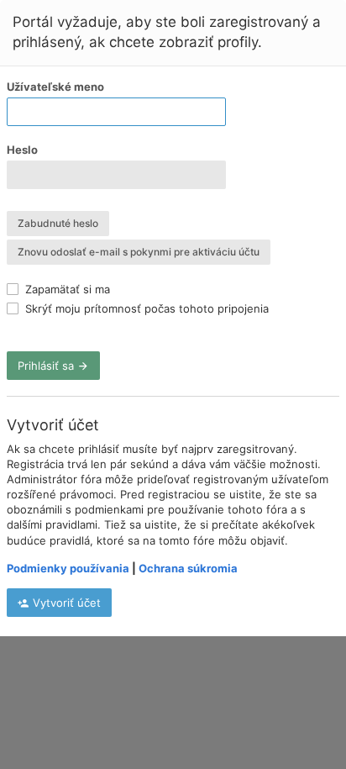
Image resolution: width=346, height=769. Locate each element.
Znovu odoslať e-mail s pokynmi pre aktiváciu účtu (139, 251)
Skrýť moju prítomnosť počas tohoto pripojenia (145, 308)
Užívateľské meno (55, 86)
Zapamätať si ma (66, 289)
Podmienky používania (68, 568)
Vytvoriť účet (65, 602)
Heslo (22, 149)
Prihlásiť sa (47, 365)
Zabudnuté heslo (58, 223)
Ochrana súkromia (188, 568)
